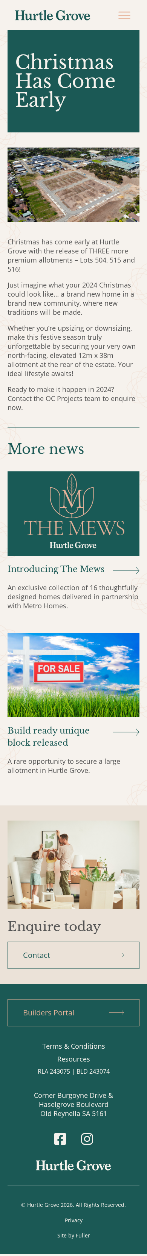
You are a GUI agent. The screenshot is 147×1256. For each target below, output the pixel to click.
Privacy (74, 1220)
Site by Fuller (73, 1235)
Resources (73, 1058)
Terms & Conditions (73, 1046)
